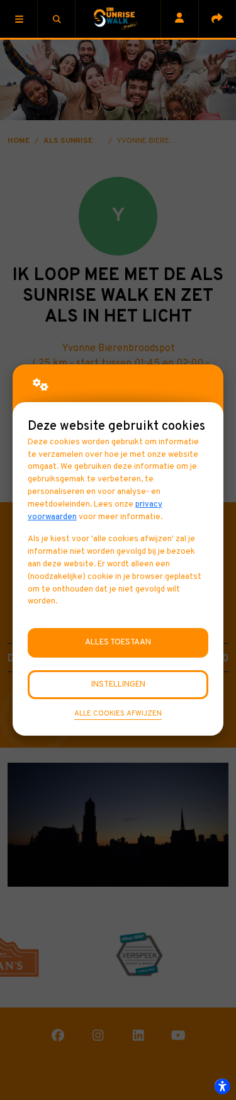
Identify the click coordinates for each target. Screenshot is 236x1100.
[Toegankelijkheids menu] (222, 1086)
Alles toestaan (118, 642)
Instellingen (118, 684)
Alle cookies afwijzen (118, 713)
